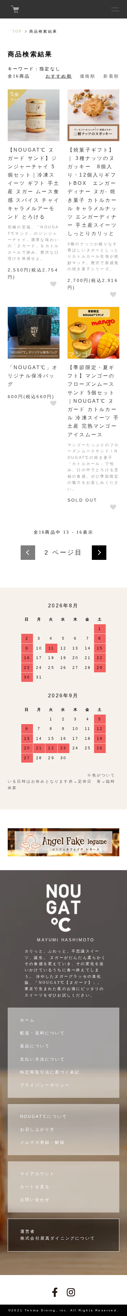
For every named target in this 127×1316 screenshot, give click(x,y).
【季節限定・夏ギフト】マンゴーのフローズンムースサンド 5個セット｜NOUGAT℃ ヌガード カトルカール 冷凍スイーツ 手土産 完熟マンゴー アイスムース (93, 401)
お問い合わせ (35, 1199)
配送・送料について (42, 1033)
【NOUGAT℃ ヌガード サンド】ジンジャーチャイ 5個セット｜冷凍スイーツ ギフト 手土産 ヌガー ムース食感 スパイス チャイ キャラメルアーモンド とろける (33, 183)
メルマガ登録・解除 (42, 1142)
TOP (17, 31)
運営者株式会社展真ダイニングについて (57, 1235)
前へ (28, 552)
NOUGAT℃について (43, 1116)
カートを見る (35, 1186)
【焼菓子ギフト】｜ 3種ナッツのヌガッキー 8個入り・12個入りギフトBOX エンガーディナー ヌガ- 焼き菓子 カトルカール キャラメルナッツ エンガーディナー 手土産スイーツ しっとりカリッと (92, 191)
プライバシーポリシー (45, 1085)
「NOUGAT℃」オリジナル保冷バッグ (33, 376)
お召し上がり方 (37, 1129)
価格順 (88, 76)
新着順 (111, 76)
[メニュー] (114, 9)
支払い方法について (42, 1059)
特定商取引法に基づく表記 (50, 1072)
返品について (35, 1046)
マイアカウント (37, 1173)
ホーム (27, 1020)
